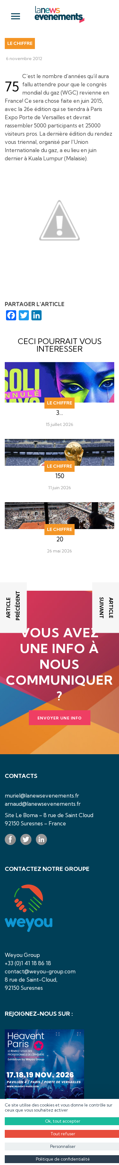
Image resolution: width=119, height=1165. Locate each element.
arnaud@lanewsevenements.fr (43, 803)
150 (59, 476)
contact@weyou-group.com (40, 971)
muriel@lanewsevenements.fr (42, 795)
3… (59, 412)
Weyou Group (22, 955)
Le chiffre (19, 43)
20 (59, 539)
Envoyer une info (59, 718)
